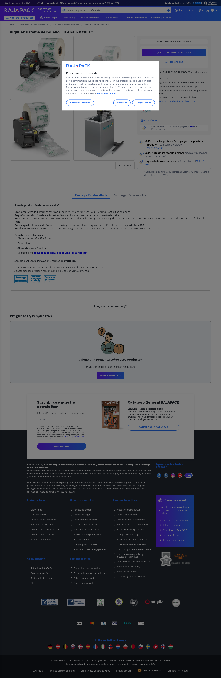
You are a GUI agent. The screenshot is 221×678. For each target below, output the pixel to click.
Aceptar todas (143, 102)
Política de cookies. (107, 93)
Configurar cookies (80, 102)
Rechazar (122, 102)
